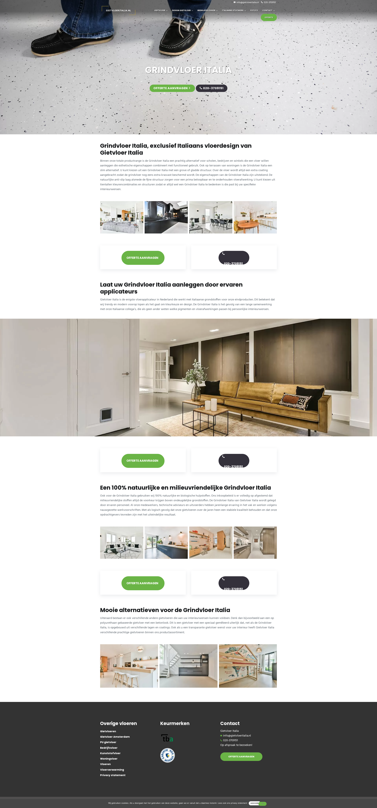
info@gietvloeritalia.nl (248, 2)
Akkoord (254, 803)
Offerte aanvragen (170, 88)
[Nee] (262, 804)
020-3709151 (270, 2)
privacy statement (239, 803)
